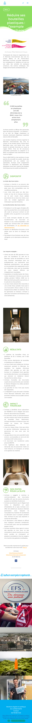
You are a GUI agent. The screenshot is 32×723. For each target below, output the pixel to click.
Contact (16, 711)
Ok (8, 720)
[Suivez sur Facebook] (16, 560)
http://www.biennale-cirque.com (16, 555)
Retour (6, 9)
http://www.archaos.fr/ (16, 553)
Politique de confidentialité (18, 720)
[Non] (30, 718)
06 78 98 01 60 (16, 713)
